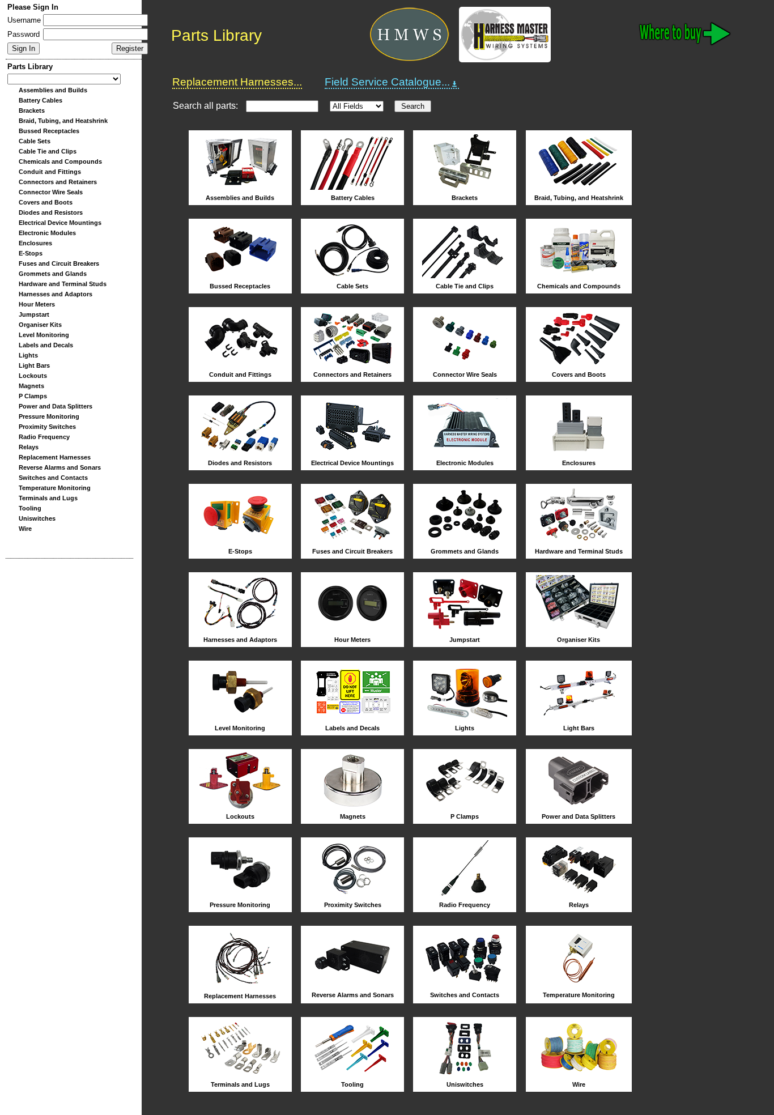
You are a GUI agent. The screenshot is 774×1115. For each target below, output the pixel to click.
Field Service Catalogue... (387, 82)
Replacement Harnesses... (237, 82)
